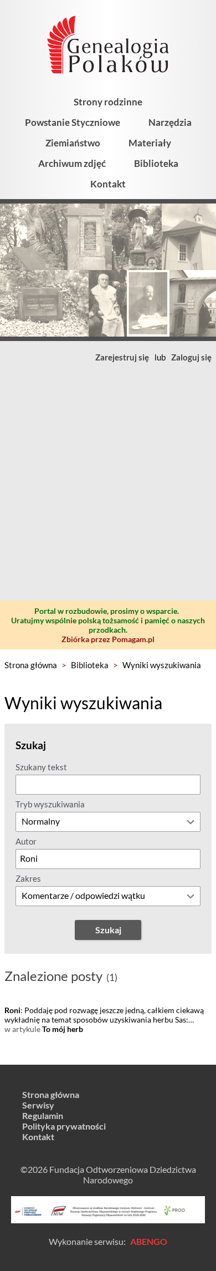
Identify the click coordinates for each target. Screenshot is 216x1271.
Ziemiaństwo (72, 143)
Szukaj (108, 929)
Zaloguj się (191, 357)
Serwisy (38, 1105)
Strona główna (30, 665)
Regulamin (42, 1115)
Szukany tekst (41, 767)
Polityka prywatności (64, 1126)
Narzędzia (170, 122)
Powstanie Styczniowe (72, 122)
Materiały (149, 143)
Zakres (28, 878)
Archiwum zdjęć (72, 163)
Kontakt (108, 184)
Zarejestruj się (122, 357)
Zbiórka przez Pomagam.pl (108, 639)
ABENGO (148, 1241)
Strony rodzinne (108, 102)
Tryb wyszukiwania (50, 804)
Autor (26, 841)
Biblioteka (156, 163)
